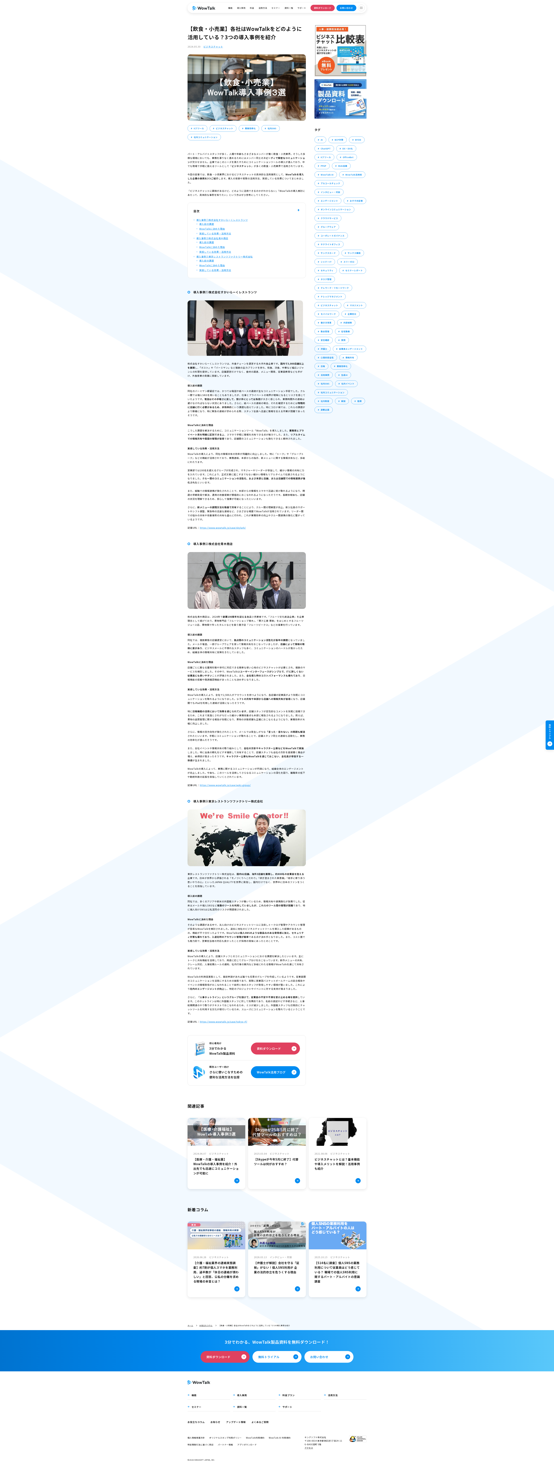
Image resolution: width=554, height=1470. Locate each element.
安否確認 (325, 340)
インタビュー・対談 (330, 192)
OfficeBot (348, 157)
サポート (301, 7)
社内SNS (272, 128)
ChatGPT (326, 148)
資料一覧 (289, 7)
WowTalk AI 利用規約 (280, 1437)
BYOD (358, 139)
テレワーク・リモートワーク (335, 287)
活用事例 (325, 375)
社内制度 (325, 401)
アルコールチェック (330, 183)
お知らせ (215, 1422)
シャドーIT (326, 261)
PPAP (323, 165)
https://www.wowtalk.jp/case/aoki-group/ (225, 785)
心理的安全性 (327, 357)
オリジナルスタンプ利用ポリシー (225, 1437)
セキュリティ (327, 270)
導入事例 (241, 7)
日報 (323, 366)
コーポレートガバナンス (333, 235)
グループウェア (328, 226)
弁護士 (324, 348)
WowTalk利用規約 (255, 1437)
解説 (343, 401)
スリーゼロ (349, 261)
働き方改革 (326, 322)
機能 (230, 7)
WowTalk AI (327, 174)
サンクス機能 (354, 253)
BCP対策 (339, 139)
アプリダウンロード (247, 1444)
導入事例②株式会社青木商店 (212, 238)
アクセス (309, 1447)
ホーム (190, 1325)
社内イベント (347, 383)
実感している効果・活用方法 (215, 233)
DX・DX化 (347, 148)
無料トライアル (549, 731)
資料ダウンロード (322, 7)
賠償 (359, 401)
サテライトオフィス (330, 244)
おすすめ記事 (356, 200)
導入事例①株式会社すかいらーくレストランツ (222, 220)
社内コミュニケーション (206, 137)
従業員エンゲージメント (351, 348)
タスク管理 (326, 279)
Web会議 (342, 165)
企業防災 (352, 314)
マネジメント (356, 305)
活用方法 (263, 7)
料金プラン (288, 1395)
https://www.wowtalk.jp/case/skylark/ (223, 527)
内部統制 (347, 322)
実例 (343, 340)
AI (322, 139)
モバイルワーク (328, 314)
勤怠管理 (325, 331)
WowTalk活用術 (353, 174)
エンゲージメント (329, 200)
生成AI (344, 375)
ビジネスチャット (213, 46)
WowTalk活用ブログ (271, 1072)
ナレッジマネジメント (331, 296)
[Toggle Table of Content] (298, 210)
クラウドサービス (329, 218)
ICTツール (199, 128)
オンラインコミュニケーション (336, 209)
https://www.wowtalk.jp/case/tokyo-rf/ (223, 1021)
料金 (252, 7)
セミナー (276, 7)
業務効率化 (250, 128)
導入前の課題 (206, 224)
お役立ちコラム (206, 1325)
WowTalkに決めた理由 (212, 228)
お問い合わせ (346, 7)
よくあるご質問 (260, 1422)
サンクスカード (328, 253)
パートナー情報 (225, 1444)
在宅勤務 (345, 331)
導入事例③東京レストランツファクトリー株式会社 (224, 256)
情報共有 (350, 357)
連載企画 (325, 409)
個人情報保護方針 (196, 1437)
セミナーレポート (354, 270)
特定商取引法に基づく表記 (201, 1444)
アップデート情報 (236, 1422)
